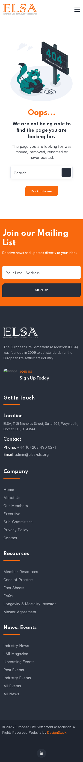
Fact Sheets (13, 587)
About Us (11, 497)
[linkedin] (41, 753)
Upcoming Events (18, 661)
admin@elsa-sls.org (32, 454)
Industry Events (17, 678)
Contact (10, 538)
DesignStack (56, 732)
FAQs (8, 596)
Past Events (13, 670)
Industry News (16, 645)
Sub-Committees (18, 521)
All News (11, 694)
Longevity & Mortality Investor (29, 604)
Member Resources (20, 571)
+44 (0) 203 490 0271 (36, 447)
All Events (12, 686)
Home (8, 489)
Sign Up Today (34, 378)
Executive (11, 513)
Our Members (15, 505)
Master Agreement (19, 612)
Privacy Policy (15, 530)
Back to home (41, 191)
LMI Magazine (15, 653)
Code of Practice (18, 579)
